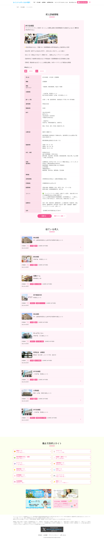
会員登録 (43, 2)
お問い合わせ (63, 535)
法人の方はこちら (72, 2)
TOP (34, 2)
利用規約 (40, 535)
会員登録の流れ (50, 2)
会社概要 (45, 535)
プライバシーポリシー (54, 535)
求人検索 (38, 2)
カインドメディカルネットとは (61, 2)
